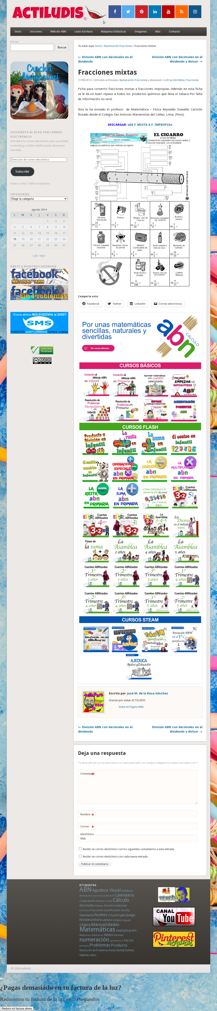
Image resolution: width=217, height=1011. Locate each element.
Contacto (174, 31)
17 (64, 233)
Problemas (99, 945)
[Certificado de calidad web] (42, 355)
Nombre (87, 815)
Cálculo (121, 900)
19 (22, 239)
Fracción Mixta (176, 80)
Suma (120, 950)
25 (14, 245)
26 (22, 245)
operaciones (116, 940)
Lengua (116, 920)
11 (14, 233)
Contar (108, 901)
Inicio (18, 31)
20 (31, 239)
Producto (119, 945)
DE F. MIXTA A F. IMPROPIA (149, 125)
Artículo (110, 895)
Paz (126, 940)
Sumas (129, 950)
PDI (131, 940)
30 (55, 245)
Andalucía (127, 890)
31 (64, 245)
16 (55, 233)
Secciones (36, 31)
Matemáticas (97, 929)
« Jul (35, 255)
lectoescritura (90, 919)
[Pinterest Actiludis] (174, 939)
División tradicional (115, 905)
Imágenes (141, 31)
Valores (84, 955)
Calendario (124, 895)
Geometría (86, 915)
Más (157, 31)
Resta (112, 950)
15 (47, 233)
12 (22, 233)
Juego (130, 915)
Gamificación (112, 910)
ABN (85, 889)
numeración (94, 939)
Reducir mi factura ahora (17, 1008)
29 (47, 245)
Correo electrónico (87, 830)
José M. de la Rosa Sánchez (147, 693)
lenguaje (126, 920)
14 (39, 233)
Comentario (87, 775)
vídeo (93, 955)
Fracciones (192, 80)
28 (39, 245)
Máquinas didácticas (91, 935)
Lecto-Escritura (84, 31)
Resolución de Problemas (93, 950)
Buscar (14, 41)
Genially (125, 910)
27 (31, 245)
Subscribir (22, 171)
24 (64, 239)
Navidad (118, 935)
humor (100, 914)
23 (55, 239)
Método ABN (58, 31)
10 (64, 227)
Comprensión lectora (91, 900)
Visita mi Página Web (131, 706)
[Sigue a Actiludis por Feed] (181, 11)
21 (39, 239)
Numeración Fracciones (118, 45)
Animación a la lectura (92, 895)
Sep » (42, 255)
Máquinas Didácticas (113, 31)
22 (47, 239)
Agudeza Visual (106, 890)
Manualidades (105, 924)
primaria (84, 945)
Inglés (122, 915)
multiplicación (126, 930)
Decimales (86, 905)
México (108, 935)
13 (31, 233)
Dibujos (99, 905)
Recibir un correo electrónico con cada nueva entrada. (115, 856)
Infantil (112, 915)
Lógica (85, 924)
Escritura (84, 910)
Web (83, 838)
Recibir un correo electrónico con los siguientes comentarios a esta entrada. (129, 849)
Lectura (107, 920)
